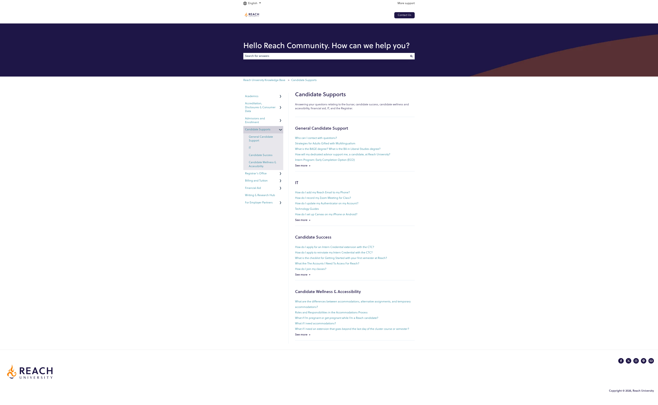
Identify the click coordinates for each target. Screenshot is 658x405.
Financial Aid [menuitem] (253, 188)
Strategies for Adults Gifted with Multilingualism (325, 143)
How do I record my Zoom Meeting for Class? (323, 198)
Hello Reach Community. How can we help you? (326, 46)
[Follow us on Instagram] (636, 361)
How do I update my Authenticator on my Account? (326, 203)
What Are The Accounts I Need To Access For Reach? (327, 263)
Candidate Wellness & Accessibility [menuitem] (262, 164)
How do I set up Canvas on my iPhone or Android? (326, 214)
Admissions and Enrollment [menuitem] (255, 120)
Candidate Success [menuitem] (260, 155)
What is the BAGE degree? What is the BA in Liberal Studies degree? (338, 149)
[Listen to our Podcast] (643, 361)
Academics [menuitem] (251, 96)
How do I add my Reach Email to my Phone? (322, 192)
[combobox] (325, 56)
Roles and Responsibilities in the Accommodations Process (331, 312)
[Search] (411, 56)
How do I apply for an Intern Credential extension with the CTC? (334, 247)
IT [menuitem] (250, 147)
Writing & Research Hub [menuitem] (260, 195)
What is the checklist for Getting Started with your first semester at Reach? (341, 258)
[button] (280, 96)
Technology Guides (307, 209)
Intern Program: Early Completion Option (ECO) (325, 160)
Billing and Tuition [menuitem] (256, 180)
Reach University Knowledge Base (264, 80)
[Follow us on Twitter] (628, 361)
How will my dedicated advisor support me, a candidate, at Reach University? (342, 154)
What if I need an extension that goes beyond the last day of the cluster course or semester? (352, 329)
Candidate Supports (304, 80)
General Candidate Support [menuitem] (261, 138)
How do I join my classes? (310, 269)
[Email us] (651, 361)
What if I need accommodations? (315, 323)
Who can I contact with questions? (316, 138)
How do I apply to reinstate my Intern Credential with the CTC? (334, 252)
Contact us (404, 15)
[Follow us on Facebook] (621, 361)
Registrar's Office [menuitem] (256, 173)
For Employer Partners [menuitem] (259, 202)
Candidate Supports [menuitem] (257, 129)
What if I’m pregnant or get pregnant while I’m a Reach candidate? (336, 318)
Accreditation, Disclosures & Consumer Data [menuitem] (260, 107)
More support (406, 3)
